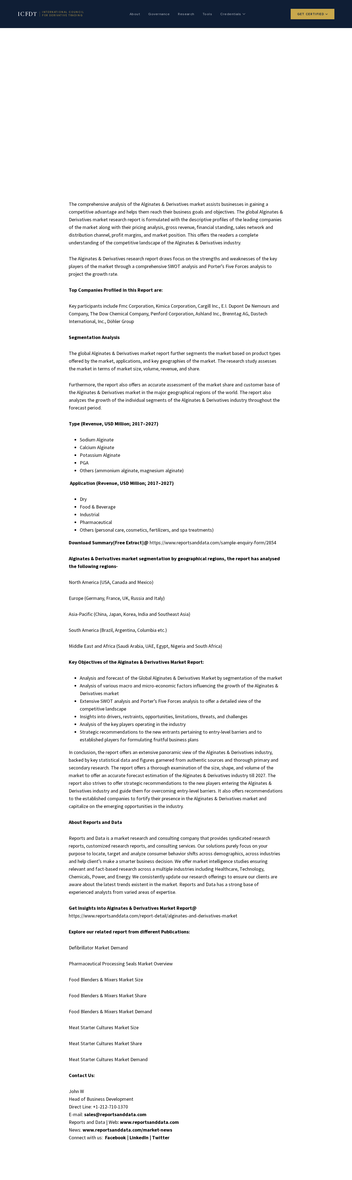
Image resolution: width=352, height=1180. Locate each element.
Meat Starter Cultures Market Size (104, 1027)
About (135, 14)
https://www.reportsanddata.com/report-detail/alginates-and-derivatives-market (153, 916)
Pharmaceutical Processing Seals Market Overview (121, 963)
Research (186, 14)
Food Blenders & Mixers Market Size (106, 979)
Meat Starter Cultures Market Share (105, 1043)
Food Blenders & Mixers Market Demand (110, 1011)
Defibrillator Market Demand (98, 947)
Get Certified (310, 14)
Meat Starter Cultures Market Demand (108, 1059)
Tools (207, 14)
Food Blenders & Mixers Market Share (107, 995)
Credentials (230, 14)
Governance (159, 14)
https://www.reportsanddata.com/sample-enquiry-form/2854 (213, 542)
